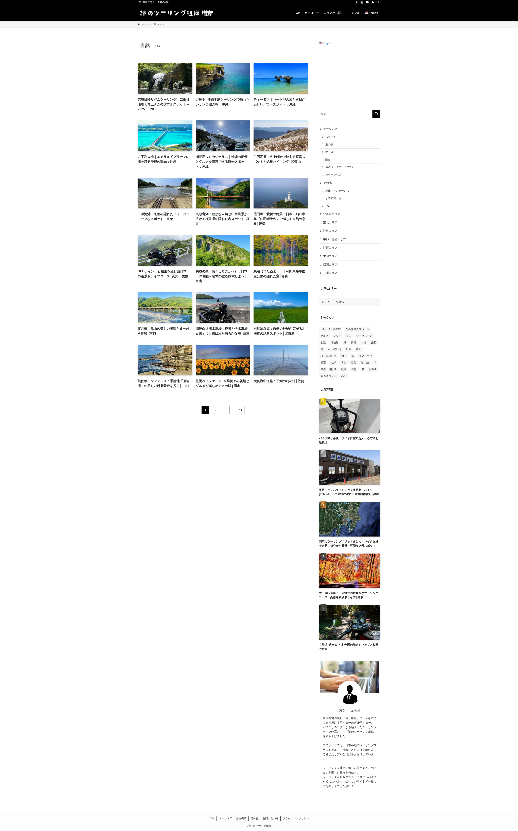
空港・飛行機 (328, 369)
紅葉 (343, 369)
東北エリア (330, 222)
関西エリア (330, 247)
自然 (354, 369)
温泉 (353, 362)
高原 (343, 375)
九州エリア (330, 272)
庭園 (348, 349)
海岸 (333, 362)
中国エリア (330, 256)
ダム (348, 335)
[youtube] (367, 2)
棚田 (343, 355)
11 (240, 410)
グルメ (324, 335)
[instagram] (362, 2)
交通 (323, 342)
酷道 (328, 159)
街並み (373, 369)
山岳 (373, 342)
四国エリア (330, 264)
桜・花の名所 (328, 355)
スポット (330, 136)
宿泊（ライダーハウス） (339, 167)
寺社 (363, 342)
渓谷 (343, 362)
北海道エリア (331, 214)
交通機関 (241, 818)
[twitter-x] (356, 2)
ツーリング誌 (333, 174)
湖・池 (365, 362)
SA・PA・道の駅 (331, 329)
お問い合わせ (270, 818)
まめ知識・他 (333, 198)
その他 (327, 182)
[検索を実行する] (376, 114)
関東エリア (330, 230)
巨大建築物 (334, 349)
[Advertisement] (349, 77)
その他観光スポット (357, 329)
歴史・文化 (365, 355)
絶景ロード (332, 152)
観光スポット (328, 375)
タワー (337, 335)
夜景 (353, 342)
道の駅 (329, 144)
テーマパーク (364, 335)
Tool (327, 206)
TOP (211, 818)
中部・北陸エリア (334, 239)
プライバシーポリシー (296, 818)
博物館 (335, 342)
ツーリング (330, 128)
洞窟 (323, 362)
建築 (358, 349)
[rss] (372, 2)
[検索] (377, 2)
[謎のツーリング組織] (176, 13)
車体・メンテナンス (337, 190)
